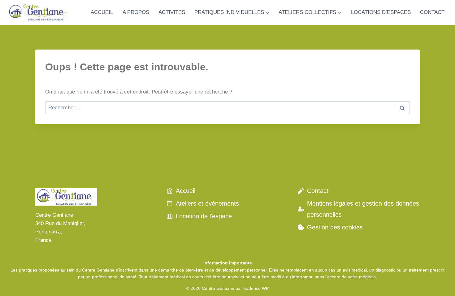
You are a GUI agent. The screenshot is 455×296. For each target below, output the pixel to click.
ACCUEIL (102, 12)
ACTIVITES (171, 12)
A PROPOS (136, 12)
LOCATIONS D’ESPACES (381, 12)
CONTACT (432, 12)
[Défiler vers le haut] (439, 283)
